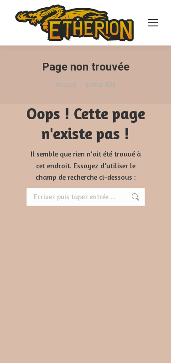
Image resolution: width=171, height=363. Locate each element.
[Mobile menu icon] (153, 23)
